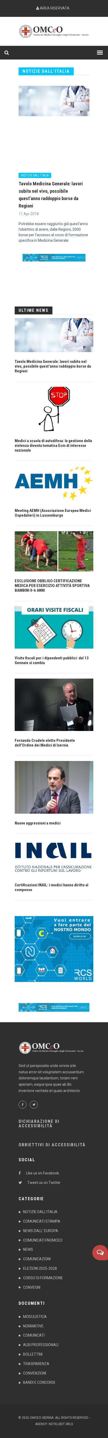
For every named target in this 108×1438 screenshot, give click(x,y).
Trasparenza (36, 1364)
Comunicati (34, 1335)
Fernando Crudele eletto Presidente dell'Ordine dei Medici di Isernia (45, 743)
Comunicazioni (37, 1259)
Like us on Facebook (42, 1173)
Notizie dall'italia (34, 175)
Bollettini (32, 1354)
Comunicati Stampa (41, 1221)
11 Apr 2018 (29, 214)
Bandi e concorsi (39, 1382)
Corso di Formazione (43, 1278)
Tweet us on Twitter (44, 1182)
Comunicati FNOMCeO (42, 1240)
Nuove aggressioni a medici (38, 823)
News (28, 1249)
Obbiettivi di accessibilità (52, 1144)
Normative (33, 1326)
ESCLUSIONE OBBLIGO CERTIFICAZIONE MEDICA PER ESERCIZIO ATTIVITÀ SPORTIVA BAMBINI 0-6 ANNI (52, 586)
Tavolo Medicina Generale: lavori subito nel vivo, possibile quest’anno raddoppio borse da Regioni (53, 366)
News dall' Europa (40, 1231)
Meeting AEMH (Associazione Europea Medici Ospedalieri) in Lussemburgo (53, 513)
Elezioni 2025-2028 (40, 1268)
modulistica (35, 1317)
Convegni (31, 1287)
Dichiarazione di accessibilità (39, 1124)
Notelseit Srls (61, 1424)
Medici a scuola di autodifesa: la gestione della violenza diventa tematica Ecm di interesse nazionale (53, 445)
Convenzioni (34, 1373)
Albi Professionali (40, 1345)
